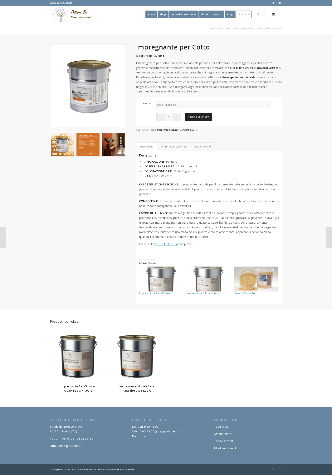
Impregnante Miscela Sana (203, 293)
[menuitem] (151, 14)
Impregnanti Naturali (167, 129)
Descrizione (146, 146)
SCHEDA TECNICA (166, 244)
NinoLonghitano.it (225, 448)
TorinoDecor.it (223, 441)
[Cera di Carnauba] (256, 279)
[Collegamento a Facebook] (273, 3)
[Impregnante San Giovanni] (161, 279)
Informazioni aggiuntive (174, 146)
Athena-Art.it (223, 434)
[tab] (146, 146)
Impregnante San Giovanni (155, 293)
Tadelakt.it (221, 426)
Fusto (146, 103)
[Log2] (71, 14)
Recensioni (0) (203, 146)
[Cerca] (258, 14)
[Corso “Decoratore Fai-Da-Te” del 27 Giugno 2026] (329, 237)
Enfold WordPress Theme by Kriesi (116, 469)
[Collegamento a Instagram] (279, 3)
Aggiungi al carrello (198, 116)
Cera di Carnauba (244, 293)
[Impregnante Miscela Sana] (208, 279)
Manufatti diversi (188, 129)
